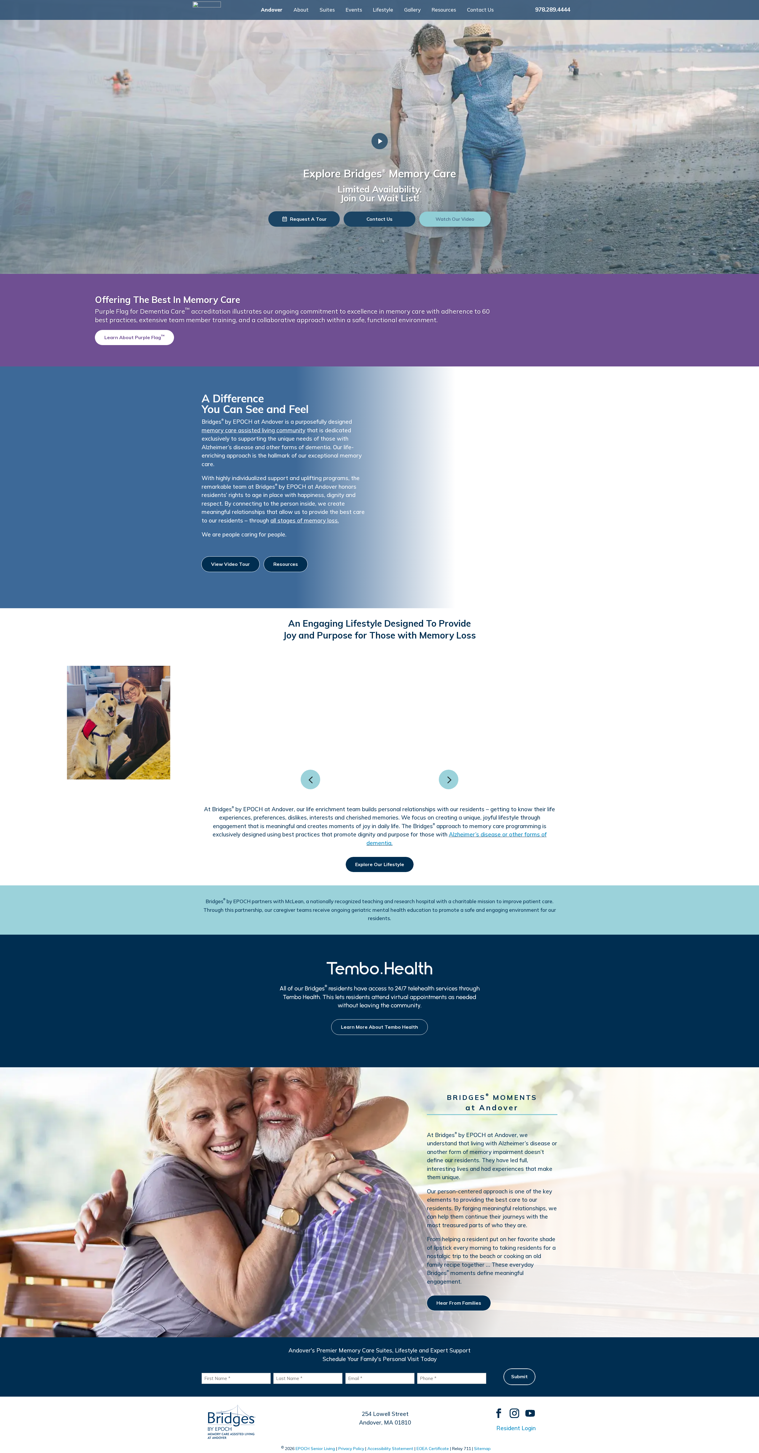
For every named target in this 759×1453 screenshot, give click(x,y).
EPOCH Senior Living (315, 1448)
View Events (147, 341)
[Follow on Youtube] (527, 1410)
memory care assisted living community (253, 430)
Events (354, 10)
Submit (519, 1376)
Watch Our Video (455, 219)
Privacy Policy (351, 1448)
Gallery (412, 10)
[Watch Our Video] (379, 141)
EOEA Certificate (433, 1448)
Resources (444, 10)
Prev (310, 779)
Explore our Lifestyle (379, 864)
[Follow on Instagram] (511, 1410)
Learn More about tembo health (379, 1027)
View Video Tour (230, 564)
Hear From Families (458, 1303)
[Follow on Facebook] (496, 1410)
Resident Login (516, 1428)
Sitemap (482, 1448)
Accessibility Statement (390, 1448)
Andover (272, 10)
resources (285, 564)
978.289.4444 (552, 9)
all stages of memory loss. (304, 520)
